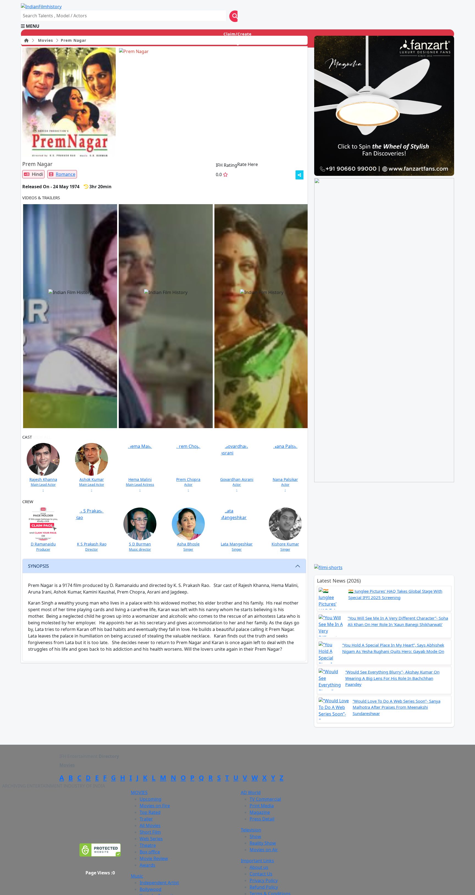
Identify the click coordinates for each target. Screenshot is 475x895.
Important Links (257, 861)
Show (255, 836)
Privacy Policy (264, 880)
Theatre (148, 845)
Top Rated (150, 812)
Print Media (262, 806)
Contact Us (261, 874)
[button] (237, 26)
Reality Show (263, 843)
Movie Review (154, 858)
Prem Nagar (72, 40)
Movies (44, 40)
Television (251, 830)
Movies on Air (264, 850)
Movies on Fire (155, 806)
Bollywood (150, 889)
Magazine (260, 812)
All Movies (150, 825)
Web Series (151, 839)
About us (259, 867)
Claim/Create (237, 34)
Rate (269, 164)
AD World (251, 792)
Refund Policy (264, 887)
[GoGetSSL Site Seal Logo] (100, 850)
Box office (150, 852)
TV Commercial (265, 799)
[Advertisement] (387, 522)
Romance (65, 174)
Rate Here (247, 164)
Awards (147, 865)
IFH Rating (226, 165)
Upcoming (150, 799)
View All (91, 197)
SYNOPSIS (38, 566)
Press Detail (262, 819)
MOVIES (139, 792)
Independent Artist (159, 883)
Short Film (150, 832)
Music (137, 876)
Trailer (146, 819)
